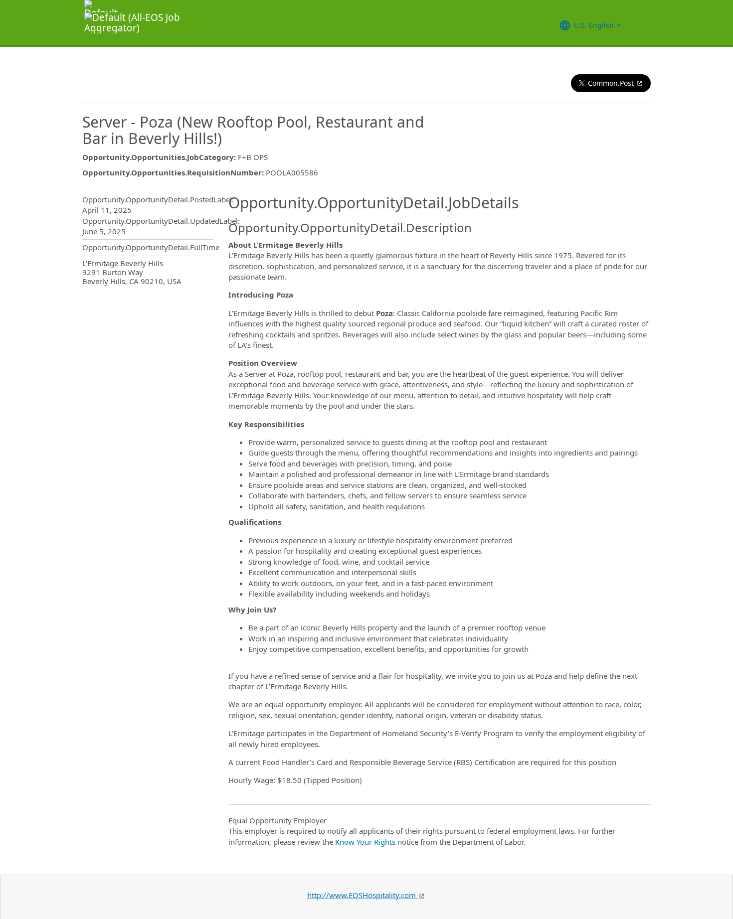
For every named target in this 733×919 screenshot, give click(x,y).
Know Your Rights (365, 842)
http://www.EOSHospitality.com (362, 895)
